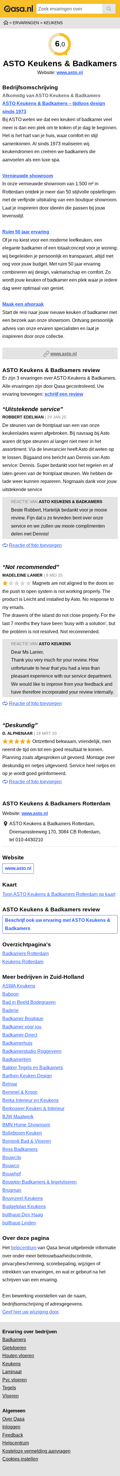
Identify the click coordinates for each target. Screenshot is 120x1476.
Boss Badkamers (20, 1149)
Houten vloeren (18, 1355)
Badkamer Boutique (22, 1018)
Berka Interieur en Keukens (30, 1100)
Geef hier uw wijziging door (30, 1311)
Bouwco (10, 1165)
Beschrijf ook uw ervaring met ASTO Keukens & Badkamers (57, 924)
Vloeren (10, 1395)
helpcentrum (23, 1247)
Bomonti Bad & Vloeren (26, 1141)
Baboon (10, 994)
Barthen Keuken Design (27, 1075)
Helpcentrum (15, 1442)
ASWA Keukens (18, 985)
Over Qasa (13, 1418)
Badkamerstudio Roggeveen (31, 1051)
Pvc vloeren (14, 1379)
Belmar (9, 1083)
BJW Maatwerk (17, 1116)
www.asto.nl (70, 72)
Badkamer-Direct (19, 1034)
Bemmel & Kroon (20, 1092)
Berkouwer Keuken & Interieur (33, 1108)
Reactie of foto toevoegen (35, 545)
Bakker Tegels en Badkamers (32, 1067)
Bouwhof (11, 1173)
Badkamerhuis (17, 1043)
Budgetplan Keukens (24, 1206)
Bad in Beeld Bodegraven (29, 1002)
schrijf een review (64, 394)
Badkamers (14, 1339)
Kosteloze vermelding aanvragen (36, 1451)
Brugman (11, 1190)
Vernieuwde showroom (27, 175)
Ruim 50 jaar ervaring (25, 231)
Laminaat (12, 1371)
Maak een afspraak (23, 304)
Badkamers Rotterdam (25, 953)
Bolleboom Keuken (22, 1132)
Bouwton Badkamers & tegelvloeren (39, 1182)
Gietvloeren (14, 1347)
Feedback (12, 1435)
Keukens (11, 1363)
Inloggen (11, 1426)
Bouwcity (11, 1157)
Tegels (9, 1387)
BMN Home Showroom (26, 1124)
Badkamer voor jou (21, 1026)
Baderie (10, 1010)
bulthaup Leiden (19, 1222)
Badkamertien (16, 1059)
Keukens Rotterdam (22, 961)
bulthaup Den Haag (22, 1214)
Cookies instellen (20, 1458)
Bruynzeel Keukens (22, 1198)
